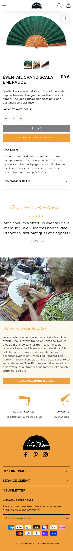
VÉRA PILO (28, 543)
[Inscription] (68, 518)
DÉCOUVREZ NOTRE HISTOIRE (36, 380)
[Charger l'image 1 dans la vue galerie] (28, 65)
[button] (59, 5)
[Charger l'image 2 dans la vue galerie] (36, 65)
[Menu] (4, 5)
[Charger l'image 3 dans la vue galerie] (45, 65)
